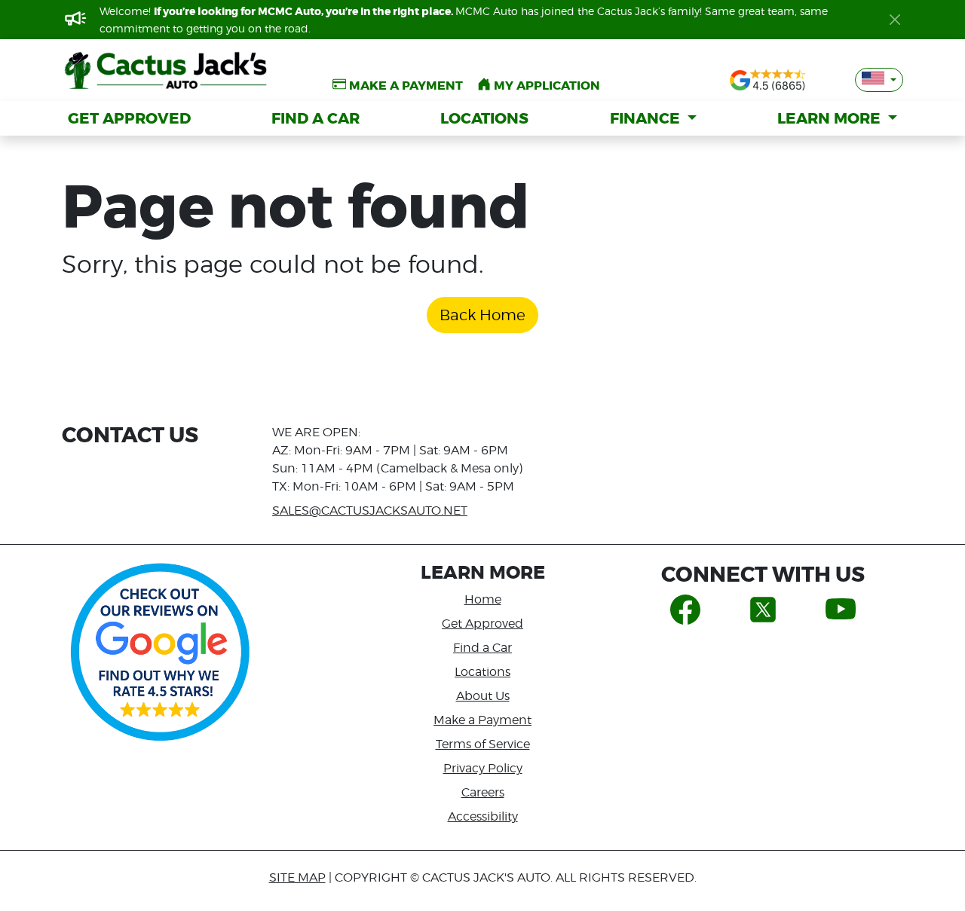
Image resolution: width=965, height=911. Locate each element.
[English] (879, 80)
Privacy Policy (482, 768)
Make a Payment (482, 720)
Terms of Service (483, 744)
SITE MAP (297, 877)
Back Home (482, 315)
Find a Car (482, 647)
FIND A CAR (315, 118)
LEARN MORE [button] (830, 118)
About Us (483, 696)
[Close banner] (895, 19)
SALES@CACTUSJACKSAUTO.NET (369, 510)
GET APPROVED (129, 118)
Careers (482, 792)
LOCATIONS (484, 118)
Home (482, 599)
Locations (482, 672)
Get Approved (482, 623)
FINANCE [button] (647, 118)
